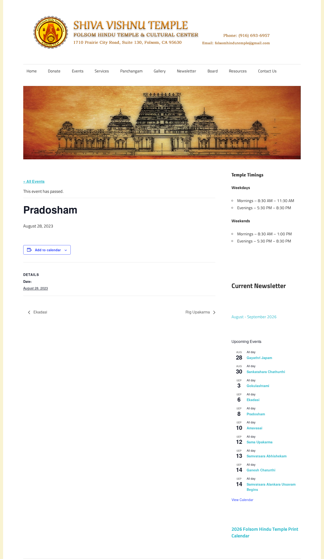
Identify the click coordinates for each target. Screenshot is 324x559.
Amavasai (254, 428)
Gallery (160, 71)
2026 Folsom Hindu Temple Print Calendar (264, 532)
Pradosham (256, 414)
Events (77, 71)
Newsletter (186, 71)
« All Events (34, 181)
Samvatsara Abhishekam (267, 456)
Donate (54, 71)
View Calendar (242, 499)
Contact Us (267, 71)
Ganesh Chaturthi (261, 470)
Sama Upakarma (260, 442)
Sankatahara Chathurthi (266, 371)
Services (102, 71)
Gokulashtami (258, 385)
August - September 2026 (254, 317)
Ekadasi (39, 312)
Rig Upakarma (198, 312)
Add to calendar (48, 249)
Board (213, 71)
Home (32, 71)
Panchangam (131, 71)
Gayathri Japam (259, 357)
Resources (238, 71)
